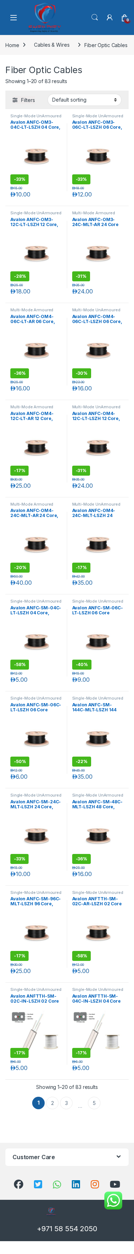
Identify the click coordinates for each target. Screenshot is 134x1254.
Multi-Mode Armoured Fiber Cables (93, 215)
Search (95, 17)
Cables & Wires (51, 45)
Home (12, 45)
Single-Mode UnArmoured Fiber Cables (35, 118)
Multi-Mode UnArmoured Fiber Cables (96, 312)
